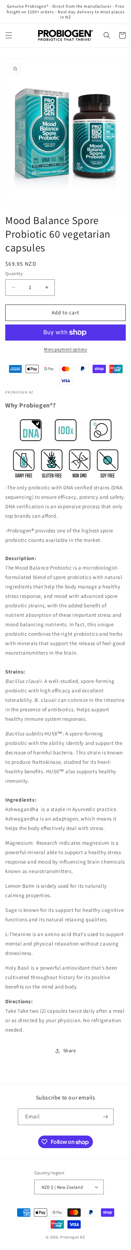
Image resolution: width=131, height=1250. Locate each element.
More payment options (65, 349)
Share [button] (69, 1050)
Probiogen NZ (72, 1237)
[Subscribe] (105, 1117)
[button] (8, 35)
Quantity (14, 274)
